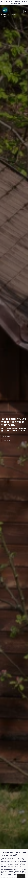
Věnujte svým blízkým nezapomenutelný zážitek (14, 1)
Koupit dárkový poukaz (14, 3)
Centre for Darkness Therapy (8, 16)
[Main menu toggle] (25, 11)
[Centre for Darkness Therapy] (5, 10)
